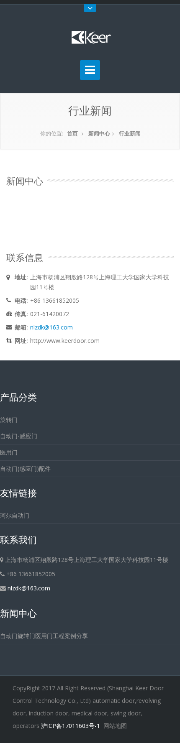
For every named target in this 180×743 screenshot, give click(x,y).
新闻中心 (99, 133)
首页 (72, 133)
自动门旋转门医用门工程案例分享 (44, 636)
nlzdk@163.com (51, 327)
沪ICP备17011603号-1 (70, 726)
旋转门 (9, 420)
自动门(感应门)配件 (25, 468)
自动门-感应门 (18, 436)
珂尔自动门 (14, 515)
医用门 (9, 452)
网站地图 (115, 726)
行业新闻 (130, 133)
